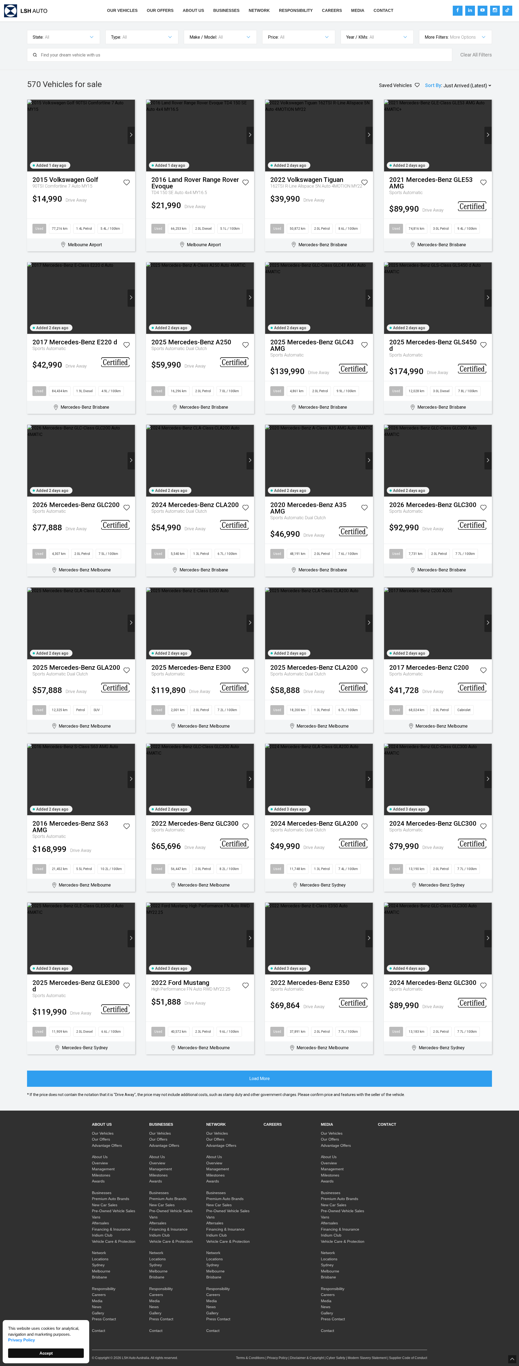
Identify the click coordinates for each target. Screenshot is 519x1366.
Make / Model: (203, 37)
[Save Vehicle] (126, 183)
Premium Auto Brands (110, 1199)
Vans (96, 1217)
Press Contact (104, 1319)
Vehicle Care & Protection (113, 1241)
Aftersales (100, 1223)
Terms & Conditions (250, 1358)
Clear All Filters (476, 55)
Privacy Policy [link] (21, 1340)
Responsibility (296, 10)
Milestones (101, 1175)
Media (357, 10)
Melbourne (101, 1271)
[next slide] (131, 135)
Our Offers (160, 10)
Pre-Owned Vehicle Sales (113, 1211)
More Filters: (437, 37)
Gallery (98, 1313)
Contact (383, 10)
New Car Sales (104, 1205)
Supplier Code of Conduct (408, 1358)
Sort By (433, 85)
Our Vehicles (122, 10)
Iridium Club (102, 1235)
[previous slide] (31, 135)
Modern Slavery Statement (367, 1358)
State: (38, 37)
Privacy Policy (277, 1358)
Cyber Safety (335, 1358)
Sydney (98, 1265)
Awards (98, 1181)
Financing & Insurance (111, 1229)
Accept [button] (46, 1353)
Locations (100, 1259)
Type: (116, 37)
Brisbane (99, 1277)
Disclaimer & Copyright (307, 1358)
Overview (100, 1163)
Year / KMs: (357, 37)
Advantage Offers (107, 1145)
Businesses (226, 10)
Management (103, 1169)
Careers (332, 10)
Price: (273, 37)
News (96, 1307)
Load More (259, 1078)
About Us (193, 10)
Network (259, 10)
